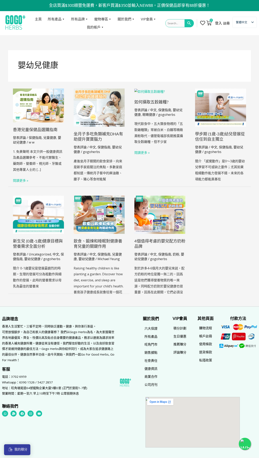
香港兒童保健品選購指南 (35, 130)
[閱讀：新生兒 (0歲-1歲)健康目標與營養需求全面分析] (38, 214)
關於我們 (124, 19)
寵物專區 (101, 19)
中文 (92, 147)
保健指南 (35, 137)
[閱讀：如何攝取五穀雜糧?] (149, 91)
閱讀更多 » (20, 180)
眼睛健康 (148, 114)
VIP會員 (147, 19)
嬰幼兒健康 (32, 259)
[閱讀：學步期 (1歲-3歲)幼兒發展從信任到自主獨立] (220, 107)
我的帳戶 (94, 27)
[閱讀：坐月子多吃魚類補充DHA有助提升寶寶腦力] (99, 107)
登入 (218, 23)
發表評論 (19, 137)
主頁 (38, 19)
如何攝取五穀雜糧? (151, 102)
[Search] (189, 23)
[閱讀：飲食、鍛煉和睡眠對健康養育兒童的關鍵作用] (99, 214)
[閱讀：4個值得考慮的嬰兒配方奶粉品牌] (159, 214)
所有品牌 (78, 19)
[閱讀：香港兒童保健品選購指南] (38, 105)
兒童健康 (49, 137)
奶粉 (176, 254)
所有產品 (55, 19)
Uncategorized (40, 254)
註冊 (226, 23)
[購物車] (209, 23)
